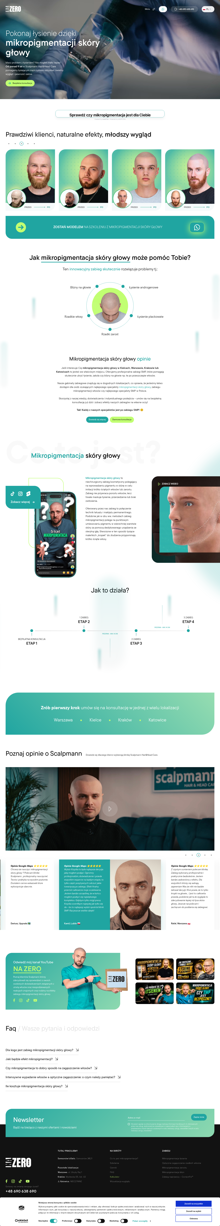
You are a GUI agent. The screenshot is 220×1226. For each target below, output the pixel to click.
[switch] (77, 1221)
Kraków (125, 785)
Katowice (157, 785)
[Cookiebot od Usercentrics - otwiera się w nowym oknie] (21, 1221)
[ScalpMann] (13, 9)
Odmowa (194, 1218)
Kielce (95, 785)
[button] (9, 209)
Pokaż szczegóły (140, 1221)
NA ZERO (27, 1034)
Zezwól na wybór (193, 1211)
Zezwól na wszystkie (193, 1204)
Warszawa (63, 785)
